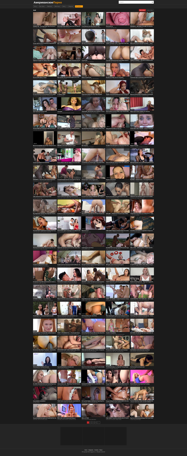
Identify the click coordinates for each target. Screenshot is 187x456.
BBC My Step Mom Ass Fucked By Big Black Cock (141, 162)
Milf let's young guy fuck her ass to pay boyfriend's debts (93, 43)
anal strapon (87, 147)
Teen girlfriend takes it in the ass (113, 128)
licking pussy (95, 334)
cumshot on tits (72, 419)
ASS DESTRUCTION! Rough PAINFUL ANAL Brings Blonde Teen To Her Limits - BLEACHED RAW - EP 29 (93, 128)
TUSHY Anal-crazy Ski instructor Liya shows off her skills (69, 401)
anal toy (132, 283)
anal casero (39, 147)
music (45, 78)
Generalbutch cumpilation (39, 401)
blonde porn (60, 27)
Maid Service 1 (85, 230)
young (68, 44)
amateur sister (96, 164)
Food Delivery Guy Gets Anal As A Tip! (90, 26)
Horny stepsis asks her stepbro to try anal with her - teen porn (69, 162)
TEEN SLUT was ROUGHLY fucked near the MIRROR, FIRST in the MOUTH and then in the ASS (142, 196)
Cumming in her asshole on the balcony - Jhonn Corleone (142, 315)
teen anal (35, 27)
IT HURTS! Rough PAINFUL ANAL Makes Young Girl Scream (142, 264)
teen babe (114, 402)
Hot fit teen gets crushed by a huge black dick (141, 77)
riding (111, 283)
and (58, 232)
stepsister (138, 334)
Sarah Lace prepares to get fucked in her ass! (117, 196)
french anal (114, 112)
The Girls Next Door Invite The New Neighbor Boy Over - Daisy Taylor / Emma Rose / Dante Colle (142, 401)
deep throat (89, 112)
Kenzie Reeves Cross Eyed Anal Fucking (139, 384)
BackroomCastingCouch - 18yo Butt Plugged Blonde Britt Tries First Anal (142, 281)
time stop (88, 351)
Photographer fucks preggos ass (90, 179)
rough (87, 129)
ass (142, 164)
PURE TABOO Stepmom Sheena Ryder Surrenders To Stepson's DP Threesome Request (118, 230)
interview (116, 368)
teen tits (112, 27)
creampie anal (36, 129)
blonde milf (84, 334)
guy (82, 44)
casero (43, 147)
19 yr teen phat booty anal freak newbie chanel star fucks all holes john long (118, 60)
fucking (40, 61)
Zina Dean (59, 111)
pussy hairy (140, 27)
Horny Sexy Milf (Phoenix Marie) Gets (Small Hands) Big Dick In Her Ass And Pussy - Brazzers (93, 332)
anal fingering (60, 147)
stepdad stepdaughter (111, 317)
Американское (37, 2)
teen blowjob (133, 351)
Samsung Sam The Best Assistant (41, 367)
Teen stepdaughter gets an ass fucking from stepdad (118, 315)
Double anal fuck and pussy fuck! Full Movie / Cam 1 (69, 264)
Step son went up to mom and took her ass (67, 315)
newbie (114, 61)
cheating (59, 129)
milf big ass (88, 181)
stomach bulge (145, 95)
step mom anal (60, 317)
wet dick (118, 44)
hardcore (91, 44)
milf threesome (116, 232)
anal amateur (85, 78)
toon (90, 232)
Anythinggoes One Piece (87, 247)
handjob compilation (140, 181)
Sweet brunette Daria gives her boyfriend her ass (44, 418)
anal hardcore (109, 78)
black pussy (90, 215)
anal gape (84, 112)
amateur (137, 147)
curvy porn (67, 27)
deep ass (40, 334)
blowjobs (86, 232)
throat (62, 95)
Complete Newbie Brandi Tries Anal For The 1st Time (69, 179)
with (58, 249)
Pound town (84, 60)
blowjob (114, 147)
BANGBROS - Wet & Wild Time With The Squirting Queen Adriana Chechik (142, 26)
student (35, 198)
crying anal (35, 283)
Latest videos (150, 10)
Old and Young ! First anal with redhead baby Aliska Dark (45, 332)
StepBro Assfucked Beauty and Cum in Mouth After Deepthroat (118, 94)
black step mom (137, 164)
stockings (35, 334)
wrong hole (93, 351)
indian (39, 283)
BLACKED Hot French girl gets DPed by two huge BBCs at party (118, 247)
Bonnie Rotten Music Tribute (39, 77)
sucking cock (70, 181)
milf (66, 78)
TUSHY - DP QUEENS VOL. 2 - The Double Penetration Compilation (69, 332)
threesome (67, 61)
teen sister (73, 351)
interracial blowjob (66, 112)
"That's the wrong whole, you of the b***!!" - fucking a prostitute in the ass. (142, 213)
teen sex (135, 61)
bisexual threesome (74, 61)
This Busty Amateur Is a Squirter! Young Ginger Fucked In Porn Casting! (118, 367)
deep (87, 266)
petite (147, 351)
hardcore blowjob (71, 232)
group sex (88, 198)
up (130, 368)
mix (82, 147)
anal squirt (35, 78)
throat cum (71, 402)
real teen (44, 27)
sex (80, 198)
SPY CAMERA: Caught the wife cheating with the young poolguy (69, 128)
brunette (45, 249)
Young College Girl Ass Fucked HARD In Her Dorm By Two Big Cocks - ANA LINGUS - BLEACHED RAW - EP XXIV (118, 401)
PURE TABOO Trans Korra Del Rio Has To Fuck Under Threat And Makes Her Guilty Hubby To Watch (118, 418)
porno (34, 215)
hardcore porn (36, 249)
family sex (146, 300)
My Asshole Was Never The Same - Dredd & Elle (44, 349)
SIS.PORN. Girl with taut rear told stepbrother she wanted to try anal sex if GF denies (142, 332)
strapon (92, 147)
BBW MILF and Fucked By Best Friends (66, 145)
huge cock (132, 78)
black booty (119, 61)
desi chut (44, 283)
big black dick (63, 215)
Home (35, 6)
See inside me (109, 26)
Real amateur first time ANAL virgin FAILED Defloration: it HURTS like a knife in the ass (118, 111)
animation (139, 95)
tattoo (83, 368)
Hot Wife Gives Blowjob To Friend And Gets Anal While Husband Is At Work (118, 145)
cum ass (90, 78)
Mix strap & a (85, 145)
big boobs (110, 215)
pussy (40, 164)
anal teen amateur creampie (136, 44)
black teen (144, 317)
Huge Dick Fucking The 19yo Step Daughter (92, 94)
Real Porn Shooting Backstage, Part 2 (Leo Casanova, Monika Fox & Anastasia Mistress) (142, 418)
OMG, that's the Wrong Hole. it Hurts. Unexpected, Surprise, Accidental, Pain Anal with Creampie (93, 349)
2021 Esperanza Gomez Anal (40, 111)
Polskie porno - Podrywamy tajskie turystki (43, 315)
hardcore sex (116, 78)
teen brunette (41, 419)
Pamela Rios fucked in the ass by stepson (67, 281)
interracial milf (60, 61)
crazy (89, 300)
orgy (41, 198)
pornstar (140, 249)
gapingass (93, 419)
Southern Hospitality (111, 332)
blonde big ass (139, 266)
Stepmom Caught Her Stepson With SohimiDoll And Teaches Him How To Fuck (45, 60)
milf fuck (89, 334)
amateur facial (93, 129)
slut (115, 27)
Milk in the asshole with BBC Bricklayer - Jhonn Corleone (142, 43)
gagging (113, 181)
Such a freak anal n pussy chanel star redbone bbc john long (118, 162)
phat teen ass (109, 61)
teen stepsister (42, 95)
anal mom (35, 61)
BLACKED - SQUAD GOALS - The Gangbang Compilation (142, 179)
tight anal (120, 129)
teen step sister (138, 402)
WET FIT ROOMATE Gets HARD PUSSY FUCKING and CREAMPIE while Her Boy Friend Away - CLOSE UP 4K (69, 43)
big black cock (49, 181)
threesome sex (140, 300)
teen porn (59, 44)
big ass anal (49, 385)
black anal (84, 283)
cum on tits (114, 334)
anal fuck (86, 44)
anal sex (35, 44)
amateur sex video (143, 147)
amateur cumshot (90, 27)
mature (72, 112)
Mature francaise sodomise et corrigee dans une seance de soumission (69, 298)
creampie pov (89, 164)
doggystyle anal (42, 385)
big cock (42, 129)
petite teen (139, 61)
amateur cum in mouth (122, 95)
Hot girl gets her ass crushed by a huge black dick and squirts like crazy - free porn (45, 43)
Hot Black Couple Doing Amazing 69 (66, 213)
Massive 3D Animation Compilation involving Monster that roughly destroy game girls (142, 94)
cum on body (95, 112)
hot (85, 95)
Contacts (96, 450)
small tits (93, 368)
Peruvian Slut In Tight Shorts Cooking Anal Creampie (45, 230)
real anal (88, 95)
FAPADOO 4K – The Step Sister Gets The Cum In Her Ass (45, 26)
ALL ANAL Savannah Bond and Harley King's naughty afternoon (45, 384)
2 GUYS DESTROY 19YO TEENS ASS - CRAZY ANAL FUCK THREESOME (142, 298)
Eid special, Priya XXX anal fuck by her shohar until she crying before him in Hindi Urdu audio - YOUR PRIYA (45, 281)
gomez (42, 112)
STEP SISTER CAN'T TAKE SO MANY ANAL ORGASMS (69, 349)
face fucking (133, 95)
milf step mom (70, 317)
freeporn (41, 44)
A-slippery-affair (61, 94)
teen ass (114, 44)
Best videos (42, 6)
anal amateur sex (61, 351)
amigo (34, 147)
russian (132, 419)
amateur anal (113, 95)
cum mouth (45, 334)
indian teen (60, 198)
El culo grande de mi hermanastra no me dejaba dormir (45, 94)
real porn (64, 44)
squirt (136, 27)
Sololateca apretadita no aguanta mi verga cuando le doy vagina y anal (142, 230)
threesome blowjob (44, 300)
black (131, 164)
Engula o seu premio (111, 179)
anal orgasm (109, 44)
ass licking (91, 266)
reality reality (118, 419)
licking (34, 317)
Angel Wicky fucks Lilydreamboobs (90, 298)
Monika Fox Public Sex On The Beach (114, 77)
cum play (59, 419)
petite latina (116, 198)
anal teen (62, 249)
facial (109, 181)
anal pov (108, 95)
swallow (67, 368)
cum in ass (116, 266)
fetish (41, 249)
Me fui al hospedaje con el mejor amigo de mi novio (45, 145)
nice (89, 317)
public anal (121, 78)
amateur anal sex (48, 351)
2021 (34, 112)
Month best (57, 6)
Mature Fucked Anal (86, 77)
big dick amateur (70, 215)
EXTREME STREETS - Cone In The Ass (42, 298)
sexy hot (132, 27)
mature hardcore (74, 300)
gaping (107, 283)
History (64, 6)
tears (109, 112)
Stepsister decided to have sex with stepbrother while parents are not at (69, 247)
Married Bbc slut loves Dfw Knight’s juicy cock (68, 77)
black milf (41, 351)
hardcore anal (121, 334)
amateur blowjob (95, 181)
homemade (35, 351)
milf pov (86, 317)
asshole (113, 164)
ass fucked (59, 283)
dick (45, 129)
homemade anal (46, 61)
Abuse (100, 450)
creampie (69, 129)
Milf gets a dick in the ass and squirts (115, 264)
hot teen (40, 27)
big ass (65, 147)
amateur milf (50, 95)
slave (143, 198)
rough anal (40, 78)
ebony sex (87, 61)
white (83, 61)
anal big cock (36, 95)
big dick (86, 249)
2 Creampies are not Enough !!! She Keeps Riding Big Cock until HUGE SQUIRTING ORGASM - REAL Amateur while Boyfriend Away (93, 162)
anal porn (59, 164)
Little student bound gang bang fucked (42, 196)
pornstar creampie (146, 402)
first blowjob (64, 181)
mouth (85, 215)
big (64, 27)
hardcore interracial (37, 181)
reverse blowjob (141, 283)
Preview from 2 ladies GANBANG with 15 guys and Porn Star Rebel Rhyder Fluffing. (93, 196)
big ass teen (114, 129)
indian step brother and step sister (71, 198)
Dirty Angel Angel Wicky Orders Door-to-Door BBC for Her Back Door (69, 26)
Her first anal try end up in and (137, 367)
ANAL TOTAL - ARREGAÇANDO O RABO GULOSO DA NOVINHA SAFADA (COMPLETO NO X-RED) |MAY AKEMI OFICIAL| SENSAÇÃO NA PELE (142, 247)
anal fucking (133, 112)
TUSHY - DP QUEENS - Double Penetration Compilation (118, 298)
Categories (70, 6)
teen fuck (68, 266)
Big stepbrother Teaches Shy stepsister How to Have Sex (45, 213)
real (90, 385)
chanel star (108, 164)
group (38, 198)
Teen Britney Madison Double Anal (65, 367)
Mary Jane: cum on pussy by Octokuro (66, 418)
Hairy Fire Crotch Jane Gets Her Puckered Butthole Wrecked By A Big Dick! (93, 367)
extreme (51, 300)
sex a (59, 95)
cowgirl (111, 368)
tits (41, 368)
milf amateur (96, 78)
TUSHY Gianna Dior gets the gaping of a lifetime (117, 281)
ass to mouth (66, 385)
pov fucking (136, 215)
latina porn (135, 249)
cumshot (84, 27)
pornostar (38, 112)
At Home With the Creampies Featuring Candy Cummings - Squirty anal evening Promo (45, 128)
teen (131, 61)
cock (117, 164)
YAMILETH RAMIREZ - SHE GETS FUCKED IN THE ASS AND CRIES (142, 60)
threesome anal (98, 283)
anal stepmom (63, 232)
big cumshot (98, 27)
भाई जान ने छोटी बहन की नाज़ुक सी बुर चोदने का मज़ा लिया (67, 196)
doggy (135, 283)
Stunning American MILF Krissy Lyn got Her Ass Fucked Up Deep (45, 247)
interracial (62, 78)
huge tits (108, 249)
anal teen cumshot (141, 351)
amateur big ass (120, 147)
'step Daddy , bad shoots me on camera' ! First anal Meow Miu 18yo (93, 111)
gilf (37, 164)
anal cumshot (65, 419)
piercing (59, 181)
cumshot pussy (36, 368)
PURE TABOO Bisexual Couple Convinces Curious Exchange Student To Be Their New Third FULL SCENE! (69, 60)
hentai (38, 402)
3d (33, 402)
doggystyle (118, 249)
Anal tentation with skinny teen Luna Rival (140, 349)
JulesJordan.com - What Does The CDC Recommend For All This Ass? (69, 384)
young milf (64, 129)
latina (131, 232)
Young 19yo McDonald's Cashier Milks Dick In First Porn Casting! (118, 384)
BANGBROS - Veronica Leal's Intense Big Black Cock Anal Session (45, 179)
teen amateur (65, 164)
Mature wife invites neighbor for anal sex (140, 111)
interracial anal (87, 419)
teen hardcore (43, 232)
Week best (49, 6)
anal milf (59, 112)
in (130, 215)
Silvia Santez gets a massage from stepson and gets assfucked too (69, 230)
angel (86, 300)
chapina (138, 232)
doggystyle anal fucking (67, 334)
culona (134, 232)
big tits (138, 385)
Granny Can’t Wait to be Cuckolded (41, 162)
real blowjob (46, 266)
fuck (143, 112)
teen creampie (147, 44)
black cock (153, 44)
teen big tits (125, 317)
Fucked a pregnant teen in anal (40, 264)
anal (58, 78)
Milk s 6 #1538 (85, 418)
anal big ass (108, 129)
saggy (83, 300)
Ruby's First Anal (134, 145)
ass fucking (139, 112)
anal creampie (36, 232)
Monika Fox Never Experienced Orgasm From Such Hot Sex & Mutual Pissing (93, 264)
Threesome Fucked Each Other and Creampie (117, 349)
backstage (138, 419)
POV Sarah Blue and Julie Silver (89, 315)
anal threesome (90, 283)
